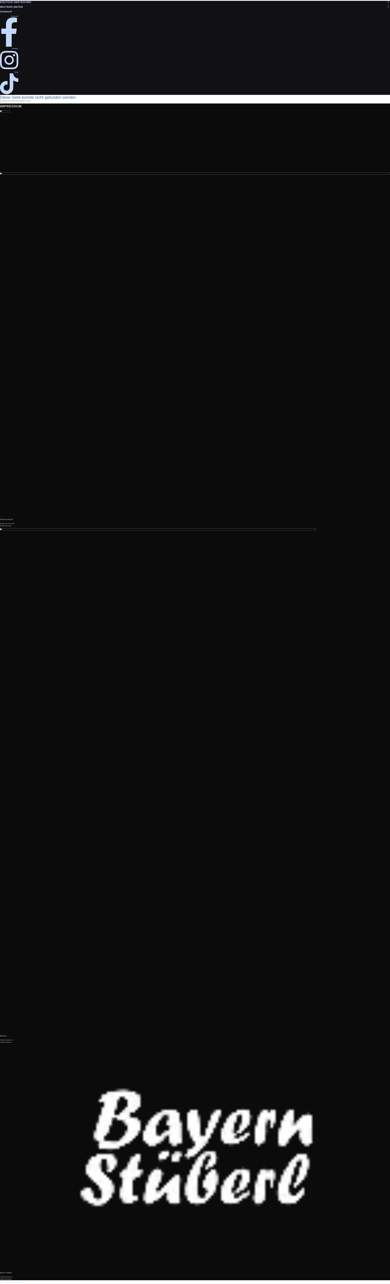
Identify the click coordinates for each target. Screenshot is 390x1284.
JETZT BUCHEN (5, 1283)
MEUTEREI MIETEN (11, 7)
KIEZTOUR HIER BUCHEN (15, 2)
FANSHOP (6, 11)
